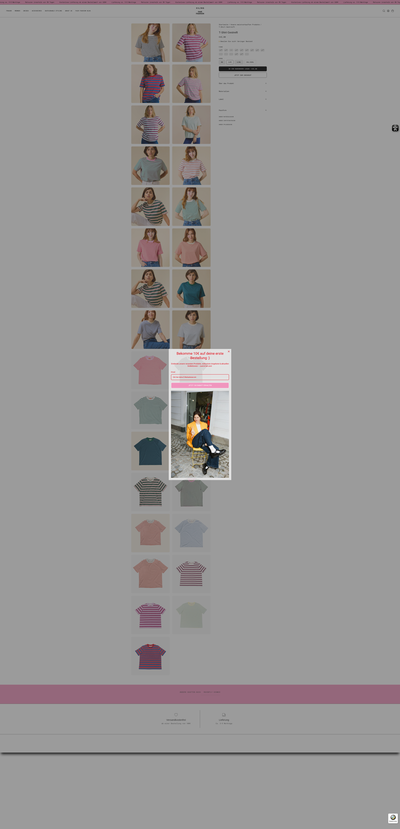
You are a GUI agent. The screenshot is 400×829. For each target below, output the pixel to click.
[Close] (228, 351)
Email (173, 372)
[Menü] (396, 815)
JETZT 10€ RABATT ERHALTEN (200, 385)
